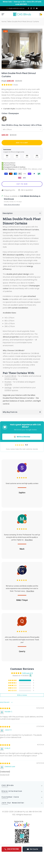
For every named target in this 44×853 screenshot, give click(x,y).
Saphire (22, 492)
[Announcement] (22, 3)
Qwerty (22, 651)
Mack (22, 549)
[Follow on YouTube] (37, 8)
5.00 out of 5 (27, 673)
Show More (29, 540)
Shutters (7, 382)
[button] (7, 85)
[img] (5, 708)
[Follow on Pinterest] (34, 8)
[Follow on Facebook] (28, 8)
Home (4, 21)
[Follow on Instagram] (31, 8)
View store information (12, 205)
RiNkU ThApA (22, 600)
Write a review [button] (22, 695)
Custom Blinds (10, 376)
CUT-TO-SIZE (22, 184)
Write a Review (23, 436)
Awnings (7, 387)
